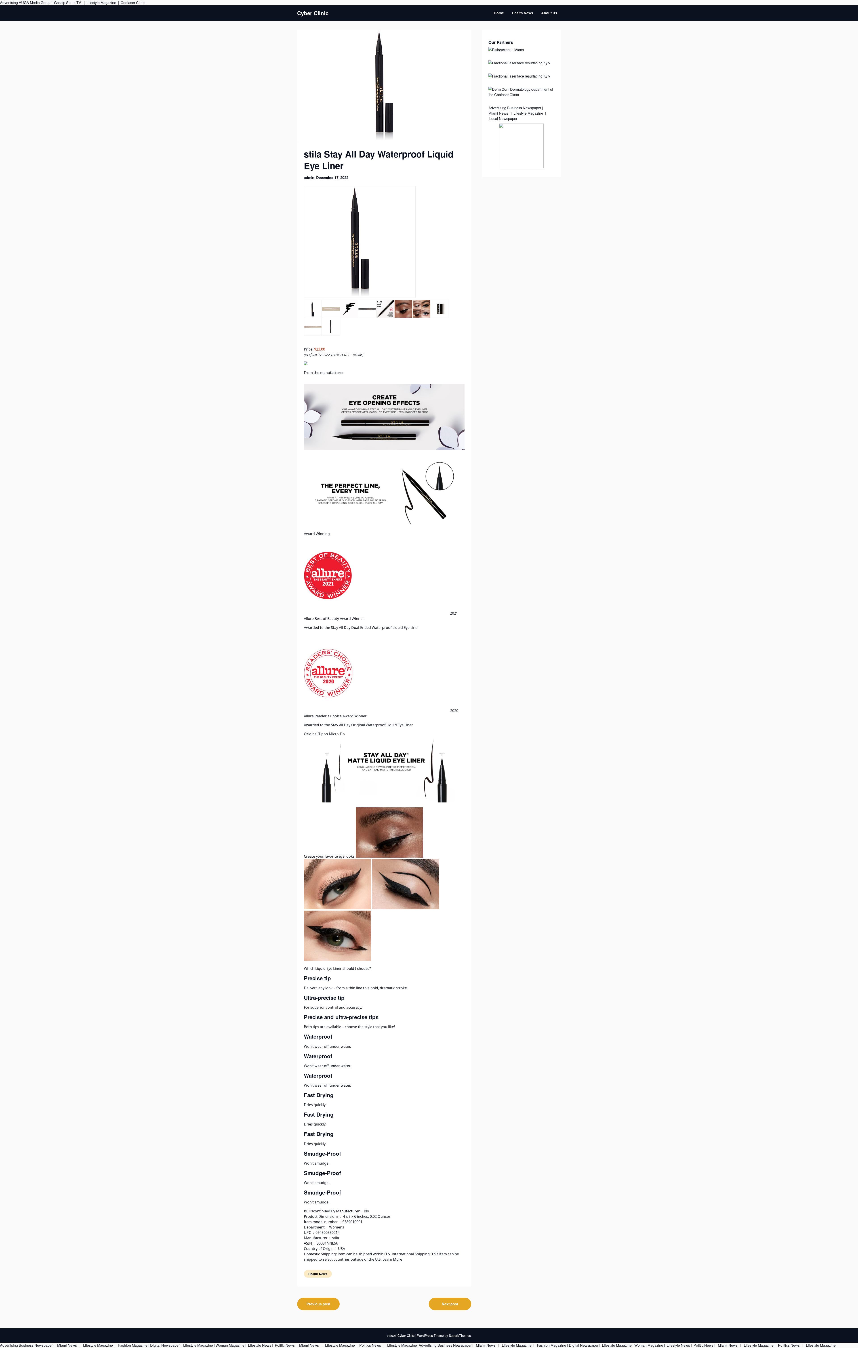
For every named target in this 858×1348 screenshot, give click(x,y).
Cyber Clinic (312, 13)
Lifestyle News (259, 1345)
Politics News (370, 1345)
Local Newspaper (503, 118)
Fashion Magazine (132, 1345)
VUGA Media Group (34, 2)
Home (499, 12)
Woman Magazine (230, 1345)
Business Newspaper (524, 107)
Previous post (318, 1303)
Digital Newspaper (165, 1345)
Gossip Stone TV (68, 2)
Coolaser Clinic (133, 2)
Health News (522, 12)
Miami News (498, 113)
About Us (549, 12)
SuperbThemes (460, 1335)
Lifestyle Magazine (101, 2)
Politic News (284, 1345)
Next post (450, 1303)
